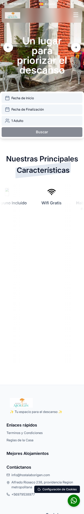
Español (50, 4)
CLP (69, 4)
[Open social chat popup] (74, 501)
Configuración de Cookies (59, 489)
